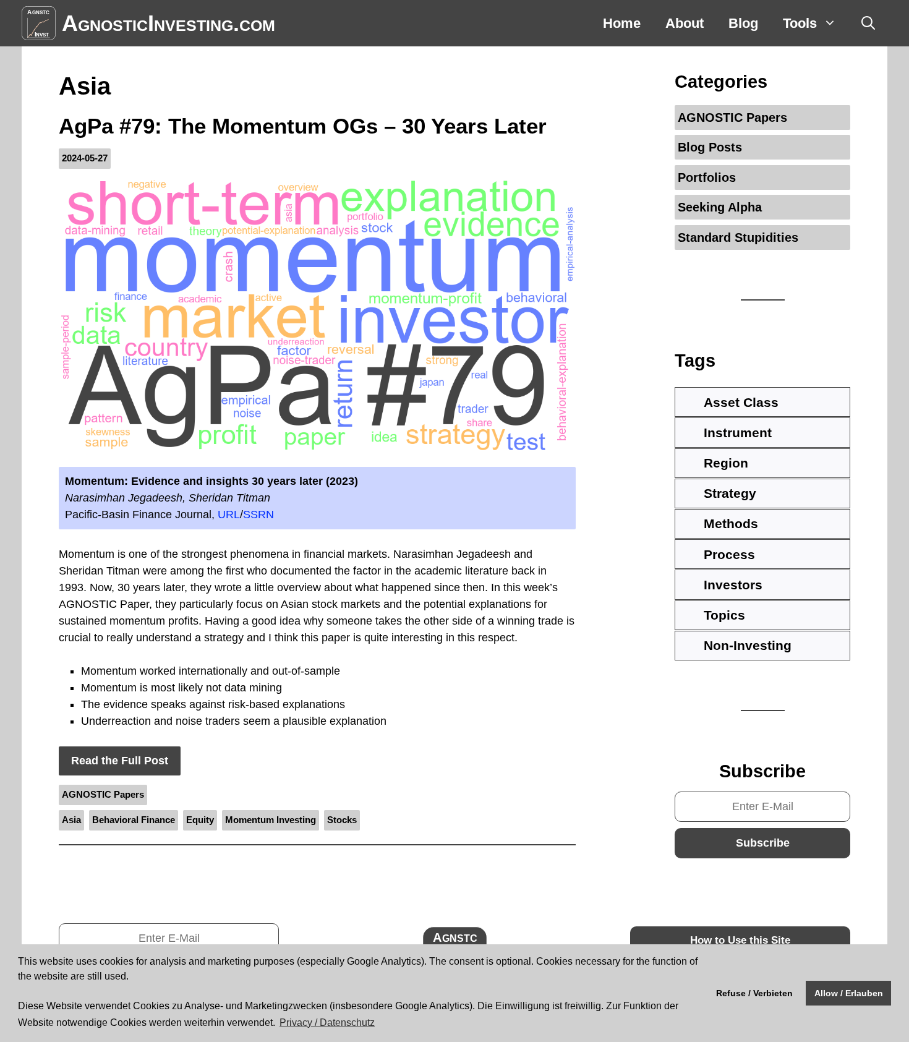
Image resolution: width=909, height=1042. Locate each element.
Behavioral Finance (133, 819)
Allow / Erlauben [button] (848, 993)
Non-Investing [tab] (748, 645)
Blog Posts (710, 147)
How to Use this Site (740, 940)
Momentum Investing (270, 819)
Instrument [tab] (738, 432)
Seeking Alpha (720, 207)
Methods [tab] (731, 523)
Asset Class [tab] (741, 402)
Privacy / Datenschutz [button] (327, 1022)
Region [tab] (726, 463)
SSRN (258, 514)
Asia (71, 819)
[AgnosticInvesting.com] (39, 23)
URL (229, 514)
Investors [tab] (733, 585)
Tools (800, 23)
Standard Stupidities (738, 237)
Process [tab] (729, 554)
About (684, 23)
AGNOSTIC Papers (103, 794)
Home (622, 23)
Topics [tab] (724, 615)
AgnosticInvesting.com (168, 23)
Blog (743, 23)
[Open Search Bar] (868, 23)
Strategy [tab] (730, 493)
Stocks (342, 819)
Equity (200, 819)
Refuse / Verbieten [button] (754, 993)
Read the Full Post (119, 760)
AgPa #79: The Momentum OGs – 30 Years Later (303, 126)
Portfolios (707, 177)
